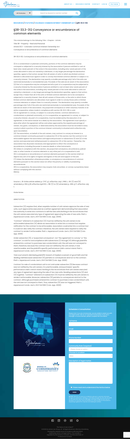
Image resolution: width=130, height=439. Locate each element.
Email (71, 329)
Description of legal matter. (80, 361)
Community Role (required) (80, 346)
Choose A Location (77, 352)
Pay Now (114, 4)
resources (18, 23)
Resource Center (83, 4)
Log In (104, 4)
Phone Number (75, 338)
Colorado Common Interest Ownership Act (55, 23)
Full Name (73, 321)
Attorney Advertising (82, 429)
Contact (96, 4)
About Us (68, 4)
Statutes (29, 23)
